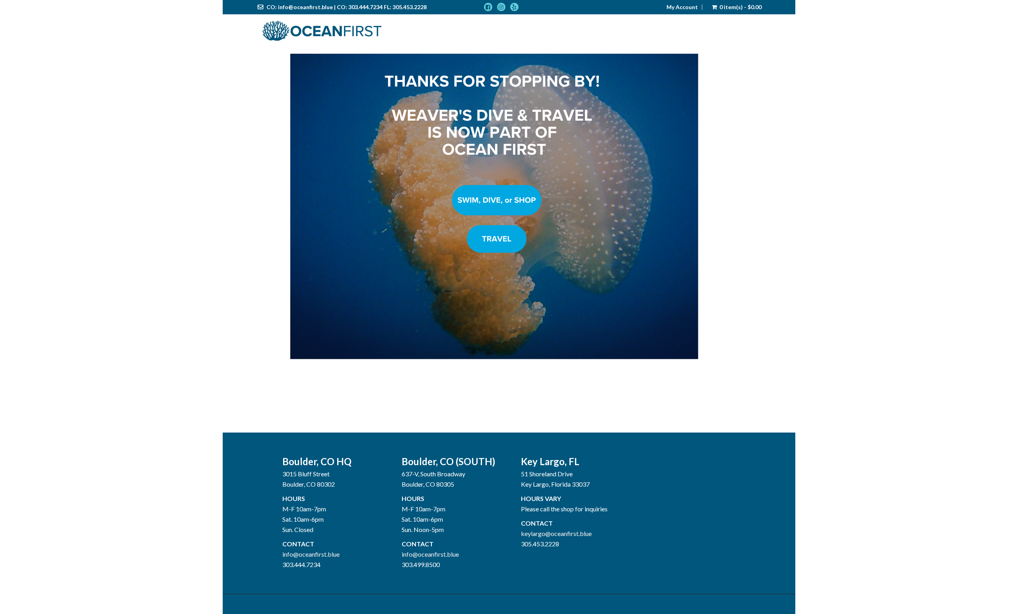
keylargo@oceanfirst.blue (556, 533)
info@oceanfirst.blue (305, 7)
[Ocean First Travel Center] (322, 31)
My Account (682, 7)
